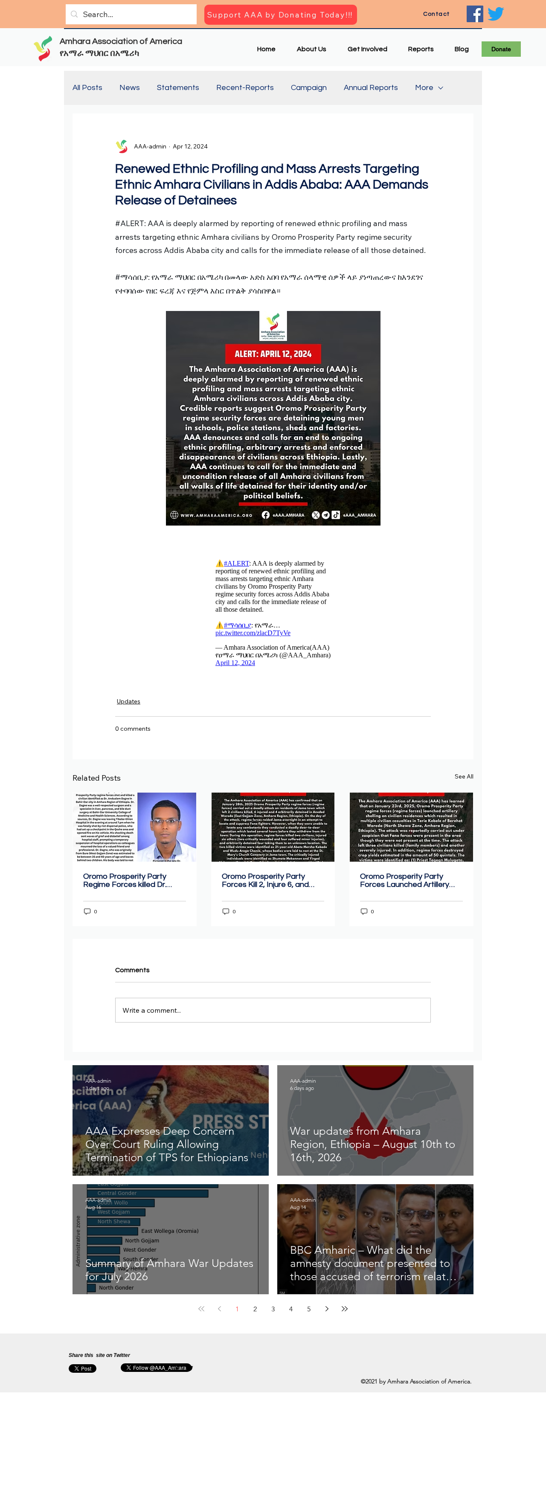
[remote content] (273, 615)
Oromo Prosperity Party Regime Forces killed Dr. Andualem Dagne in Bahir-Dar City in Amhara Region (128, 885)
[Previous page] (219, 1313)
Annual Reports (371, 88)
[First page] (201, 1313)
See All (464, 780)
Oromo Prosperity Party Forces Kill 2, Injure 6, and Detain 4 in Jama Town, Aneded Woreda (265, 885)
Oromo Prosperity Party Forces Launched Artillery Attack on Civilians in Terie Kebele (405, 885)
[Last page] (344, 1313)
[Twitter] (496, 14)
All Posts (87, 88)
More (424, 88)
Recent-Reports (245, 88)
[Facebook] (475, 14)
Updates (128, 705)
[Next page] (326, 1313)
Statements (178, 88)
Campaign (309, 88)
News (129, 88)
